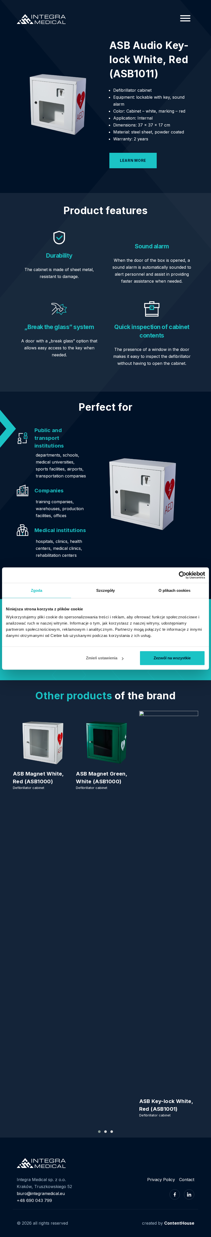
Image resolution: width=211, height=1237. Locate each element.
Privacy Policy (161, 1179)
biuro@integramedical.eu (41, 1193)
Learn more (133, 160)
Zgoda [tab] (36, 590)
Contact (186, 1179)
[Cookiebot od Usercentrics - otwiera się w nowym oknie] (182, 575)
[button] (99, 1131)
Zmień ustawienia (101, 658)
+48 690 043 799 (34, 1200)
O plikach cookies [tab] (174, 590)
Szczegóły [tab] (105, 590)
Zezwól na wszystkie (172, 658)
